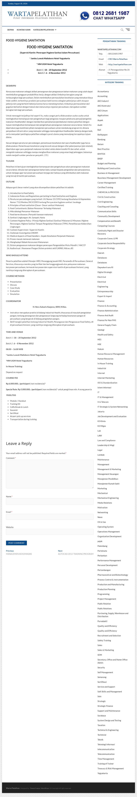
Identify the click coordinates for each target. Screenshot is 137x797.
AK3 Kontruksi (104, 106)
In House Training (105, 363)
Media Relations (105, 503)
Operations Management (109, 531)
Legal (100, 450)
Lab (99, 431)
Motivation (102, 507)
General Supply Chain (107, 325)
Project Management (107, 599)
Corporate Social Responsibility (111, 243)
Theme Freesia (35, 788)
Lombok (101, 455)
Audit (100, 125)
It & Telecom (103, 402)
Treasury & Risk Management (111, 768)
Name (9, 496)
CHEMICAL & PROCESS (108, 192)
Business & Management (108, 173)
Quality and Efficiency (107, 626)
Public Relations (105, 608)
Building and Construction (109, 168)
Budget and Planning (107, 163)
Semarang (102, 677)
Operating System (106, 527)
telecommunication (106, 749)
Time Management (106, 759)
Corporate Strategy (106, 248)
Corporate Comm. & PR (108, 238)
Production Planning (106, 589)
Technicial (102, 735)
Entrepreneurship (105, 291)
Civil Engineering (105, 202)
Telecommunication (106, 754)
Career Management (107, 182)
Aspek (100, 120)
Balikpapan (102, 134)
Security (101, 667)
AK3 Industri (103, 101)
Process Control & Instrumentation (113, 579)
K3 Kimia (102, 421)
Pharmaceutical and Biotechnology (113, 575)
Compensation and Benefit (109, 221)
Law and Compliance (106, 440)
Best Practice (103, 149)
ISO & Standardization (107, 382)
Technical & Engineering (108, 730)
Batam (100, 144)
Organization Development (109, 536)
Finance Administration (108, 310)
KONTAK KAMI (23, 30)
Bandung (101, 139)
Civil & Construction (106, 197)
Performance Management (109, 560)
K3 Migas (102, 426)
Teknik (100, 739)
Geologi (101, 330)
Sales (100, 645)
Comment (11, 458)
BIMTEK (101, 154)
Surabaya (102, 715)
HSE (99, 344)
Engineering (103, 286)
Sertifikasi (102, 682)
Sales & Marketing (106, 650)
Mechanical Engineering (108, 498)
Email (9, 512)
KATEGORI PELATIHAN (43, 30)
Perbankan (102, 555)
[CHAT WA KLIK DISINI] (104, 11)
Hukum (101, 349)
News (100, 517)
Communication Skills (107, 211)
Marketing (102, 488)
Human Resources (105, 358)
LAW (100, 435)
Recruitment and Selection (109, 635)
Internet (101, 373)
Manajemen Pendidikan (108, 479)
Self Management (105, 672)
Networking (103, 512)
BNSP (100, 158)
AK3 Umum (103, 110)
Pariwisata (102, 551)
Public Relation (104, 603)
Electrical (102, 277)
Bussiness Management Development (114, 178)
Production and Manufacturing (111, 584)
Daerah (101, 253)
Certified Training (105, 187)
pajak (100, 541)
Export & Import (105, 296)
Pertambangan (104, 570)
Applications (103, 115)
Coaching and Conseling (108, 206)
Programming (103, 594)
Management (103, 464)
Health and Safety (105, 334)
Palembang (102, 546)
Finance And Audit (105, 315)
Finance (101, 301)
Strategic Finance (105, 706)
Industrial (102, 368)
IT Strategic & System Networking (113, 407)
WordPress (45, 788)
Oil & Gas (102, 522)
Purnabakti (102, 621)
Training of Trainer (106, 763)
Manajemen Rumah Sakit (108, 483)
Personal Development (108, 565)
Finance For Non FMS (107, 320)
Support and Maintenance (109, 711)
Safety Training (104, 640)
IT (98, 392)
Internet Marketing (106, 378)
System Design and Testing (109, 720)
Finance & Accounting (107, 306)
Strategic (102, 701)
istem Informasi (104, 387)
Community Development (109, 216)
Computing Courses (106, 226)
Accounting (102, 96)
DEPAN (10, 30)
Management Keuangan (108, 474)
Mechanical (103, 493)
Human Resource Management (111, 354)
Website (10, 527)
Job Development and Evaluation (112, 416)
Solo (99, 696)
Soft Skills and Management (110, 691)
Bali (99, 130)
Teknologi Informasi (106, 744)
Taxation (101, 725)
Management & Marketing (109, 469)
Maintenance (103, 459)
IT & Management (105, 397)
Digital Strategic (105, 272)
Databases (102, 257)
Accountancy (103, 91)
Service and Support (106, 687)
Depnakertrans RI (105, 267)
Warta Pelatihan (13, 788)
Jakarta (101, 411)
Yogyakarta (103, 773)
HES (99, 339)
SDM (100, 655)
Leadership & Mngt (106, 445)
